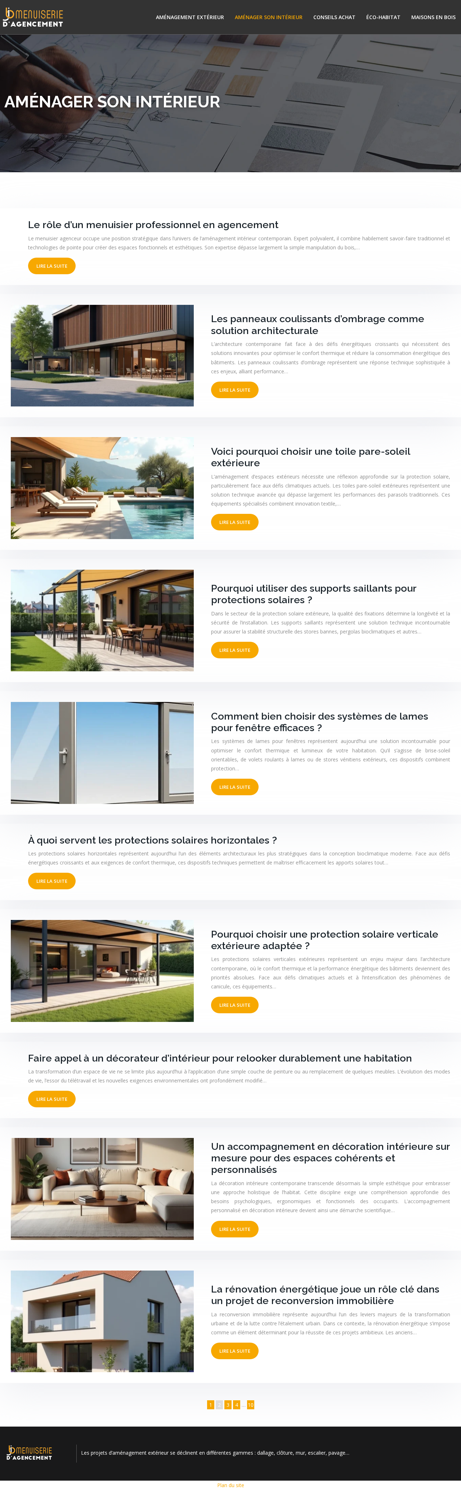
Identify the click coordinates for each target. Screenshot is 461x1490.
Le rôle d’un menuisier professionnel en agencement (153, 224)
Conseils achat (334, 17)
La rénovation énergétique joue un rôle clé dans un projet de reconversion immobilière (325, 1295)
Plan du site (230, 1485)
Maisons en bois (433, 17)
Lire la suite (51, 266)
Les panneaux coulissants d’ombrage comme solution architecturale (317, 324)
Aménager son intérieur (269, 17)
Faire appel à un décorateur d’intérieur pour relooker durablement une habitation (220, 1058)
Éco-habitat (383, 17)
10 (251, 1404)
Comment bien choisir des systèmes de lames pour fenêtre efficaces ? (319, 722)
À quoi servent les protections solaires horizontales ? (152, 840)
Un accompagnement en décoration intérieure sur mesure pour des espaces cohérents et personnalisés (330, 1158)
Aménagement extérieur (190, 17)
